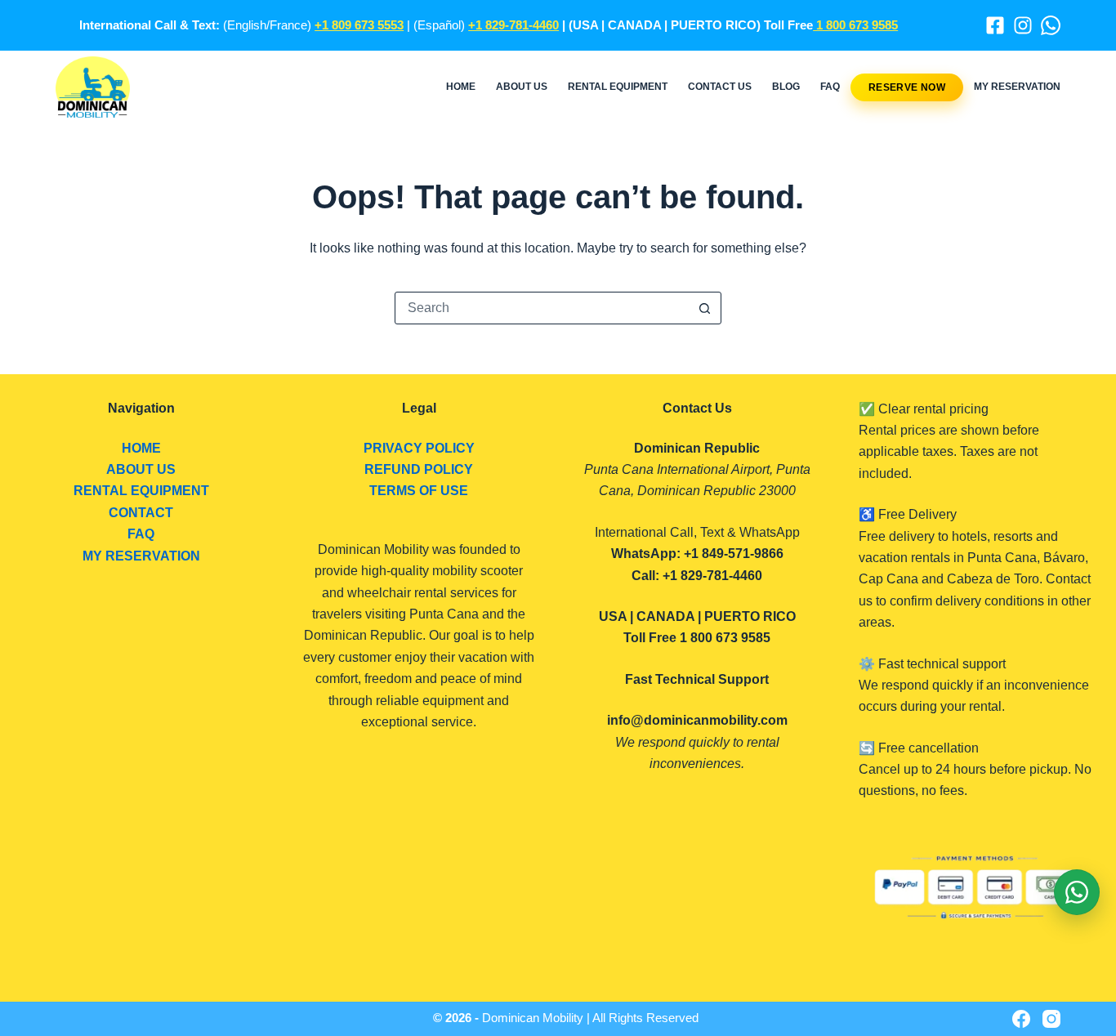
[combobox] (542, 308)
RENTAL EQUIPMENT (617, 86)
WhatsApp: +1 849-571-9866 (697, 553)
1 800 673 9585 (855, 25)
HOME (460, 86)
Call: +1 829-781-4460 (697, 576)
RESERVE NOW (906, 87)
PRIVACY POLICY (419, 448)
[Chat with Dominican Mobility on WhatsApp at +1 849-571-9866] (1077, 892)
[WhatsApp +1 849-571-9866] (1050, 25)
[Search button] (705, 308)
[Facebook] (995, 25)
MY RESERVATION (1017, 86)
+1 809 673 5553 (359, 25)
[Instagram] (1023, 25)
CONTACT (141, 513)
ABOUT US (521, 86)
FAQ (830, 86)
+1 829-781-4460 (513, 25)
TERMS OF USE (418, 491)
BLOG (786, 86)
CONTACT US (720, 86)
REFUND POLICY (418, 469)
